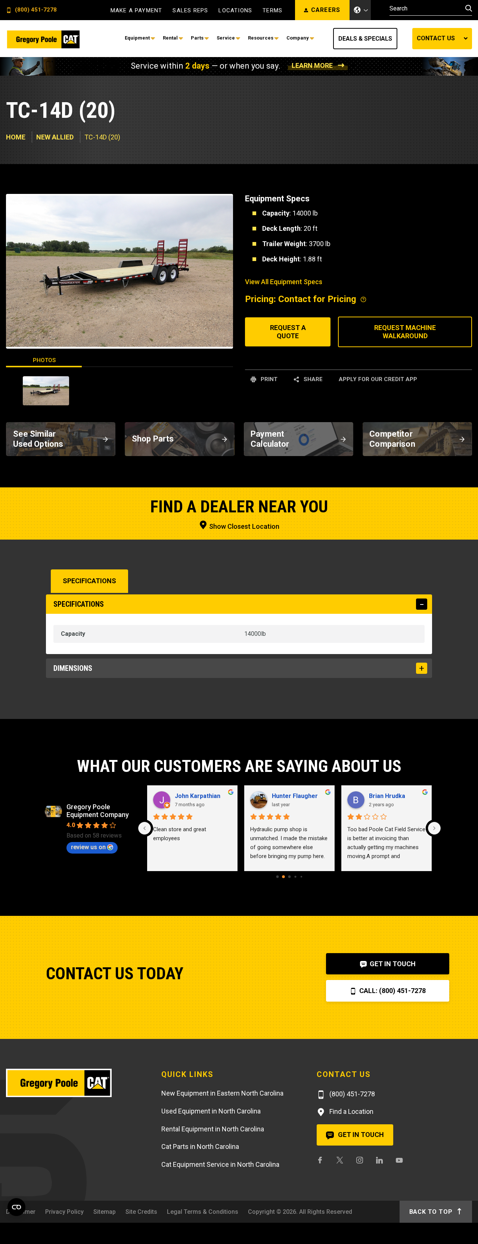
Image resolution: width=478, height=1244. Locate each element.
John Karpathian (197, 796)
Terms (272, 10)
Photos (44, 360)
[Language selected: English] (360, 10)
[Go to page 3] (295, 876)
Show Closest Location (243, 526)
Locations (235, 10)
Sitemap (104, 1211)
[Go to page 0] (277, 876)
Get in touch (360, 1134)
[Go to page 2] (289, 876)
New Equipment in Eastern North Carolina (222, 1093)
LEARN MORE (312, 65)
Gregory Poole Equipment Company (97, 811)
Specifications (89, 581)
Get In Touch (392, 964)
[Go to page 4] (301, 876)
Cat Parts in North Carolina (200, 1146)
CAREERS (326, 9)
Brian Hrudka (387, 796)
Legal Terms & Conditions (202, 1211)
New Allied (55, 137)
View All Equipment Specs (283, 282)
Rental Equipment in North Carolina (212, 1129)
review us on (88, 847)
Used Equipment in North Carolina (211, 1111)
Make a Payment (136, 10)
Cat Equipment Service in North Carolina (220, 1164)
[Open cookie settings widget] (16, 1207)
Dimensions (72, 668)
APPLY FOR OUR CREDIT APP (378, 379)
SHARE (312, 379)
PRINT (268, 379)
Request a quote (288, 332)
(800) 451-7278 (35, 10)
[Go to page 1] (283, 876)
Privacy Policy (64, 1211)
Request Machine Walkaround (405, 332)
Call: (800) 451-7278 (392, 991)
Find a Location (350, 1111)
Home (15, 137)
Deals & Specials (365, 38)
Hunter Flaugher (295, 796)
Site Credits (141, 1211)
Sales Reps (190, 10)
